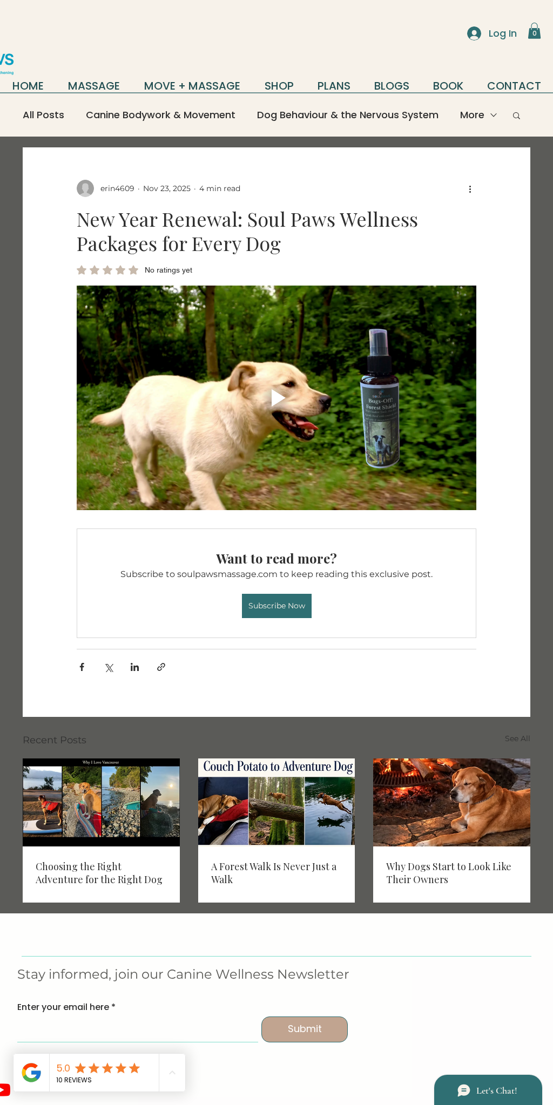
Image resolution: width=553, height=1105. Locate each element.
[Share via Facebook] (82, 667)
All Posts (43, 114)
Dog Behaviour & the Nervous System (348, 114)
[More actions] (469, 188)
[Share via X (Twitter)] (108, 667)
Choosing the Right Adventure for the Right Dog (99, 873)
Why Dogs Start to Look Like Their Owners (448, 873)
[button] (534, 31)
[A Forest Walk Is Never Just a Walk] (276, 802)
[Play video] (276, 398)
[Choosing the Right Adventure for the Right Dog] (101, 802)
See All (517, 738)
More (472, 114)
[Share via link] (161, 667)
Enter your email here (63, 1007)
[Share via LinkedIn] (135, 667)
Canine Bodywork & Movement (160, 114)
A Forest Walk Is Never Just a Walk (273, 873)
